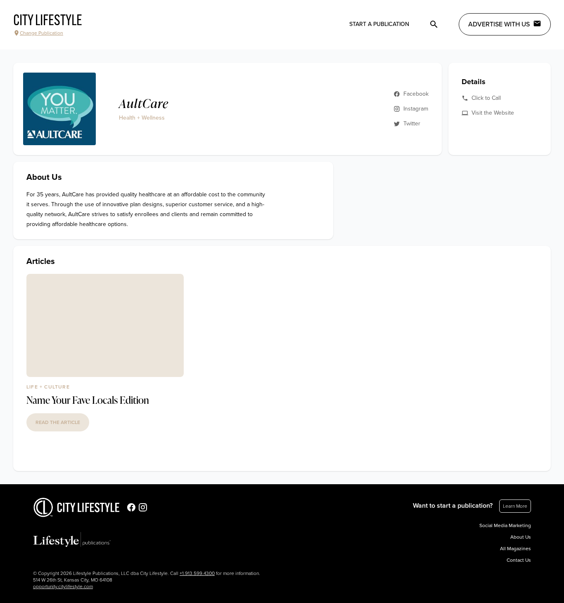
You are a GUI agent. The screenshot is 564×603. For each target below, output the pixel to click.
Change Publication (41, 33)
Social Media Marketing (505, 525)
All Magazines (515, 548)
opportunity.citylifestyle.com (63, 586)
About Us (520, 537)
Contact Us (519, 560)
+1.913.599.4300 (197, 573)
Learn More (515, 506)
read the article (58, 422)
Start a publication (379, 24)
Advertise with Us (499, 24)
